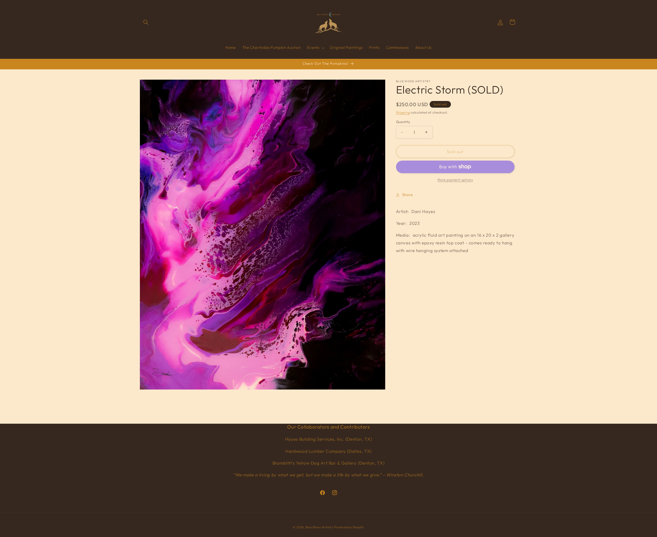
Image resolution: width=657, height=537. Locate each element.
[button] (146, 22)
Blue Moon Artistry (319, 527)
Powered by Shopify (349, 527)
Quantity (403, 121)
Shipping (403, 112)
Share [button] (407, 194)
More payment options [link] (455, 180)
